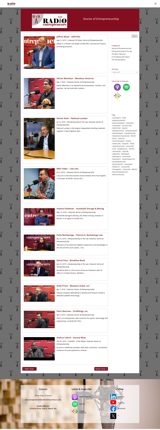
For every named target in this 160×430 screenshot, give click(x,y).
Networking (116, 156)
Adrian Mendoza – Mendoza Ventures (75, 78)
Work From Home (118, 174)
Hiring (125, 143)
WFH (134, 169)
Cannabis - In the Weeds (77, 341)
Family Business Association (120, 136)
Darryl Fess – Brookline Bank (71, 260)
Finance (121, 138)
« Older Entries (29, 369)
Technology (116, 169)
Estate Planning (117, 133)
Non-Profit (126, 156)
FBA (133, 136)
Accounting (116, 118)
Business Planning (118, 123)
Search (134, 36)
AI (124, 118)
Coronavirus (126, 125)
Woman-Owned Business (120, 172)
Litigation (116, 154)
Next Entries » (101, 369)
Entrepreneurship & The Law (77, 122)
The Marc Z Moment (119, 54)
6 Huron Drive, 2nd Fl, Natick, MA (43, 408)
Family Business (130, 133)
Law (131, 149)
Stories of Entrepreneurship (93, 40)
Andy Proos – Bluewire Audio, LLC (73, 285)
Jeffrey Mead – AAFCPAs (68, 36)
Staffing (115, 167)
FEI (114, 138)
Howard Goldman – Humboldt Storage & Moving (80, 208)
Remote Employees (128, 159)
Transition (126, 169)
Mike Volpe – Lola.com (67, 168)
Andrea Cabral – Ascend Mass (71, 337)
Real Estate (116, 159)
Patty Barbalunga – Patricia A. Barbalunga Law (80, 235)
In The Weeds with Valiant (121, 57)
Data (124, 128)
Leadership (116, 151)
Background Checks (118, 120)
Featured (71, 40)
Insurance (130, 146)
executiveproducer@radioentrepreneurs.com (43, 400)
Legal (125, 151)
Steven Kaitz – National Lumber (72, 118)
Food (128, 141)
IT (114, 149)
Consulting (116, 125)
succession (125, 167)
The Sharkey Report (118, 60)
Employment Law (118, 131)
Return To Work (117, 164)
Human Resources (118, 146)
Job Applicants (122, 149)
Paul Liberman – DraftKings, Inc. (72, 311)
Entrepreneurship (131, 131)
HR (132, 143)
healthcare (116, 143)
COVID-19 (116, 128)
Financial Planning (118, 141)
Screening (128, 164)
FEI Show (78, 40)
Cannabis (129, 123)
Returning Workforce (118, 161)
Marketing (125, 154)
